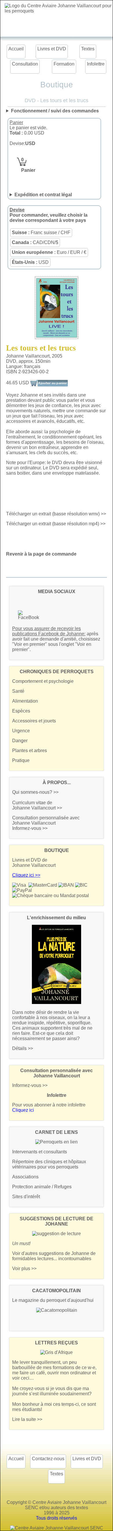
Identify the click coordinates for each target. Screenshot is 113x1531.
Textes (87, 48)
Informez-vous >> (30, 828)
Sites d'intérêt (26, 1196)
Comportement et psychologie (43, 681)
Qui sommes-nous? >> (35, 792)
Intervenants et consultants (39, 1151)
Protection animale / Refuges (42, 1186)
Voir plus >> (24, 1268)
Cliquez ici (23, 1110)
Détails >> (22, 1048)
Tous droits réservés (56, 1518)
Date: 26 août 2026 (54, 194)
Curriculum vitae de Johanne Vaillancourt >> (37, 805)
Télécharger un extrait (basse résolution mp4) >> (55, 523)
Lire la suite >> (27, 1419)
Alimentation (25, 701)
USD (30, 262)
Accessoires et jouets (34, 720)
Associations (25, 1176)
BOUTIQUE (56, 850)
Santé (18, 691)
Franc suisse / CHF (41, 232)
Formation (64, 63)
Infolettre (96, 63)
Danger (20, 740)
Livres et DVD (51, 48)
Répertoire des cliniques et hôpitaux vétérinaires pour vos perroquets (49, 1164)
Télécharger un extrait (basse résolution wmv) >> (56, 513)
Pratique (21, 760)
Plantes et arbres (29, 750)
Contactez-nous (48, 1458)
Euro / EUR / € (49, 252)
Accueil (16, 48)
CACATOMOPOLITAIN (56, 1290)
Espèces (21, 710)
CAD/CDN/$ (35, 242)
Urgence (21, 730)
